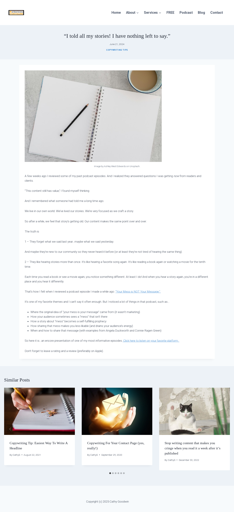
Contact (216, 12)
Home (116, 12)
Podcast (186, 12)
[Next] (224, 429)
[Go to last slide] (10, 429)
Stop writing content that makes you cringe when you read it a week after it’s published (192, 448)
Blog (201, 12)
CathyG (16, 454)
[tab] (110, 473)
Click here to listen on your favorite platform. (151, 340)
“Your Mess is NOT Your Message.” (138, 291)
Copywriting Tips (117, 50)
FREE (170, 12)
